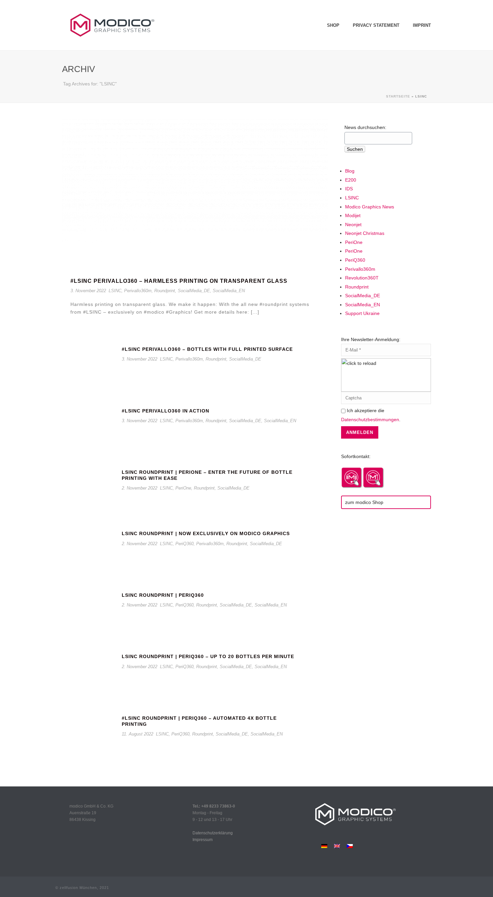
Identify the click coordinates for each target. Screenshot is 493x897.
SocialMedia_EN (229, 290)
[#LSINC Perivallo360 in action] (88, 427)
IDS (349, 188)
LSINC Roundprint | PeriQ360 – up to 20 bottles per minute (208, 656)
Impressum (203, 839)
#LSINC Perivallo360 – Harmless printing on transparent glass (178, 281)
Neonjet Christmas (364, 233)
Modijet (353, 215)
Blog (349, 171)
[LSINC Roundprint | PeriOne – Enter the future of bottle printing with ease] (88, 488)
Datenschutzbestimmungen (370, 419)
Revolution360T (362, 277)
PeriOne (183, 488)
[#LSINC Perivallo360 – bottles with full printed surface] (88, 366)
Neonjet (353, 224)
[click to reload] (386, 375)
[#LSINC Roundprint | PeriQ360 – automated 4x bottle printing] (88, 734)
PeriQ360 (184, 543)
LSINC (115, 290)
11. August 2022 (137, 733)
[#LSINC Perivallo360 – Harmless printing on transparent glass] (195, 195)
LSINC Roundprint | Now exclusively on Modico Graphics (206, 533)
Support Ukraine (362, 313)
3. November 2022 (88, 290)
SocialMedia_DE (194, 290)
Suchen (355, 149)
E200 (350, 180)
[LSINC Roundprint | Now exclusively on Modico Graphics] (88, 550)
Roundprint (164, 290)
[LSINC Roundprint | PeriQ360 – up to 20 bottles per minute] (88, 673)
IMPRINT (422, 25)
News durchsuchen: (365, 127)
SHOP (333, 25)
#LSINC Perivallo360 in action (165, 410)
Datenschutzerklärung (213, 833)
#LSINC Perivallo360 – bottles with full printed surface (207, 349)
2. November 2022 (139, 488)
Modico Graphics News (369, 206)
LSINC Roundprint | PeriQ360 (163, 595)
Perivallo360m (138, 290)
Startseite (398, 96)
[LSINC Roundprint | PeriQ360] (88, 611)
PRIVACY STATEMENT (376, 25)
